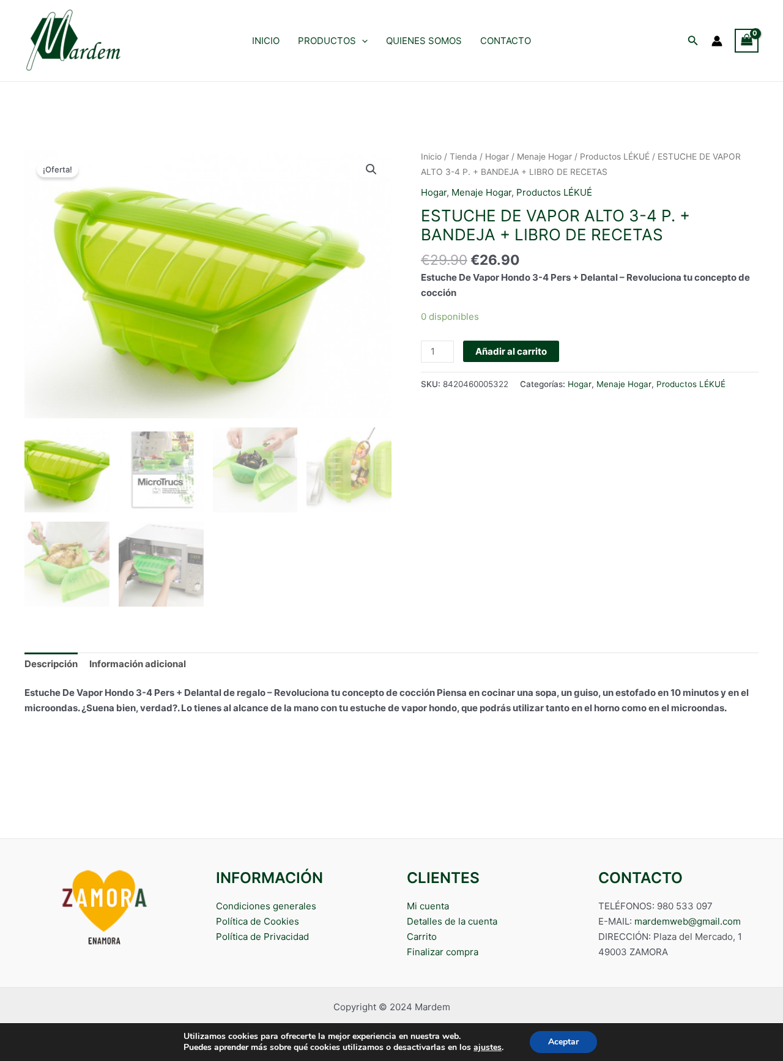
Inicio (431, 156)
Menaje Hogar (544, 156)
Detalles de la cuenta (452, 921)
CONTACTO (505, 40)
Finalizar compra (442, 952)
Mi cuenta (428, 906)
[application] (362, 41)
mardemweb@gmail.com (687, 921)
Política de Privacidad (262, 936)
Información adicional (137, 664)
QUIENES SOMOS (424, 40)
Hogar (497, 156)
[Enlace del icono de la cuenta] (716, 40)
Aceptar (563, 1042)
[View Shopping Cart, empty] (747, 41)
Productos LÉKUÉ (615, 156)
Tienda (463, 156)
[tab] (51, 664)
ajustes (487, 1047)
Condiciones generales (266, 906)
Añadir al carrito (511, 351)
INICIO (266, 40)
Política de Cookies (257, 921)
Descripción (51, 664)
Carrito (422, 936)
